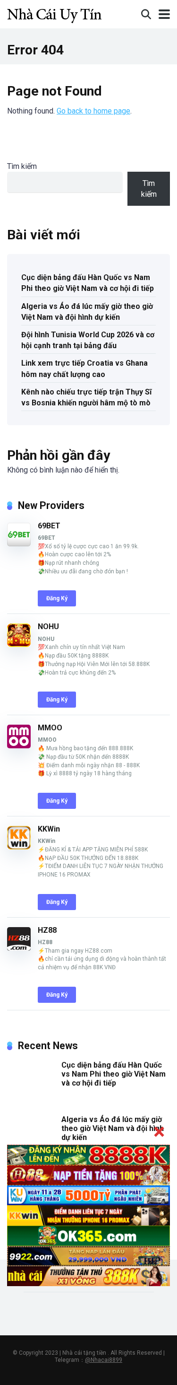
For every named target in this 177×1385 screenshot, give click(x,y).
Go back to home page (93, 110)
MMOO (50, 727)
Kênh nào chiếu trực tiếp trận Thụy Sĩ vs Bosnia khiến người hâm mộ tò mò (86, 397)
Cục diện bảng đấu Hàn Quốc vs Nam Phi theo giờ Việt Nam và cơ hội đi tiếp (87, 283)
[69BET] (19, 543)
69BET (49, 525)
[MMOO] (19, 745)
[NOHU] (19, 644)
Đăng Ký (56, 598)
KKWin (49, 828)
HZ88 (47, 930)
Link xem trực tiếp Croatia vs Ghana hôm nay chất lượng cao (84, 368)
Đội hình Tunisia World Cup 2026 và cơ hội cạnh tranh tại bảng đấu (87, 340)
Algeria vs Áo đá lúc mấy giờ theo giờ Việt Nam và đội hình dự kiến (87, 312)
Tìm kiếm (22, 166)
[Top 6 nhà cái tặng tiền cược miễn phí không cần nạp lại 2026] (54, 13)
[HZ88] (19, 948)
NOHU (48, 626)
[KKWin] (19, 846)
